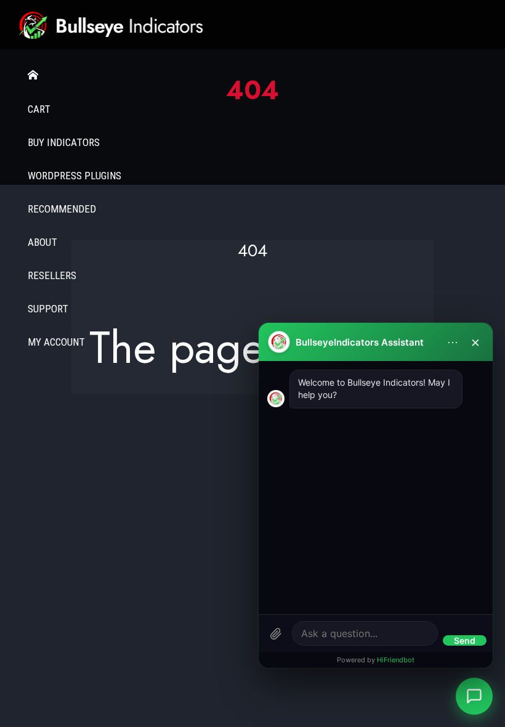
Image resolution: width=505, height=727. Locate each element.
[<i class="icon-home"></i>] (252, 75)
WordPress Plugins (74, 175)
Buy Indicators (64, 142)
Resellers (52, 275)
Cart (39, 109)
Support (48, 309)
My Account (56, 342)
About (42, 242)
